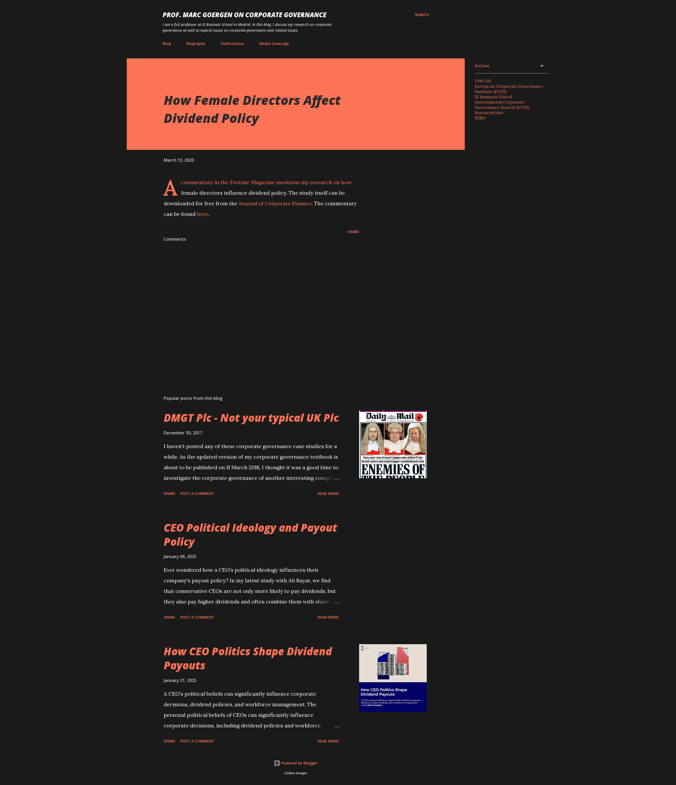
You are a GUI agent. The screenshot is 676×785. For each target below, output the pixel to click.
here (202, 214)
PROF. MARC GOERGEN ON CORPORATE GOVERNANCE (244, 14)
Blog (167, 43)
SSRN (480, 117)
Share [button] (353, 231)
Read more (328, 493)
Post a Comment (197, 493)
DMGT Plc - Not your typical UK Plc (251, 417)
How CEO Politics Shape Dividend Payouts (248, 658)
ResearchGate (489, 112)
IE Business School (493, 96)
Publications (232, 43)
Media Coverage (274, 43)
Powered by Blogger (299, 762)
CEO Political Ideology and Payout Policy (250, 534)
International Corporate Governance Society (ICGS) (502, 104)
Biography (195, 43)
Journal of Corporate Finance (275, 203)
